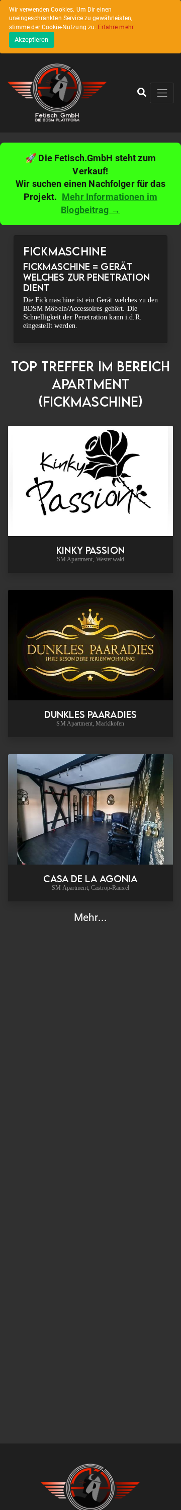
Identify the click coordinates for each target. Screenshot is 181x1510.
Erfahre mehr (115, 27)
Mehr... (90, 917)
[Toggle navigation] (162, 93)
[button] (141, 93)
